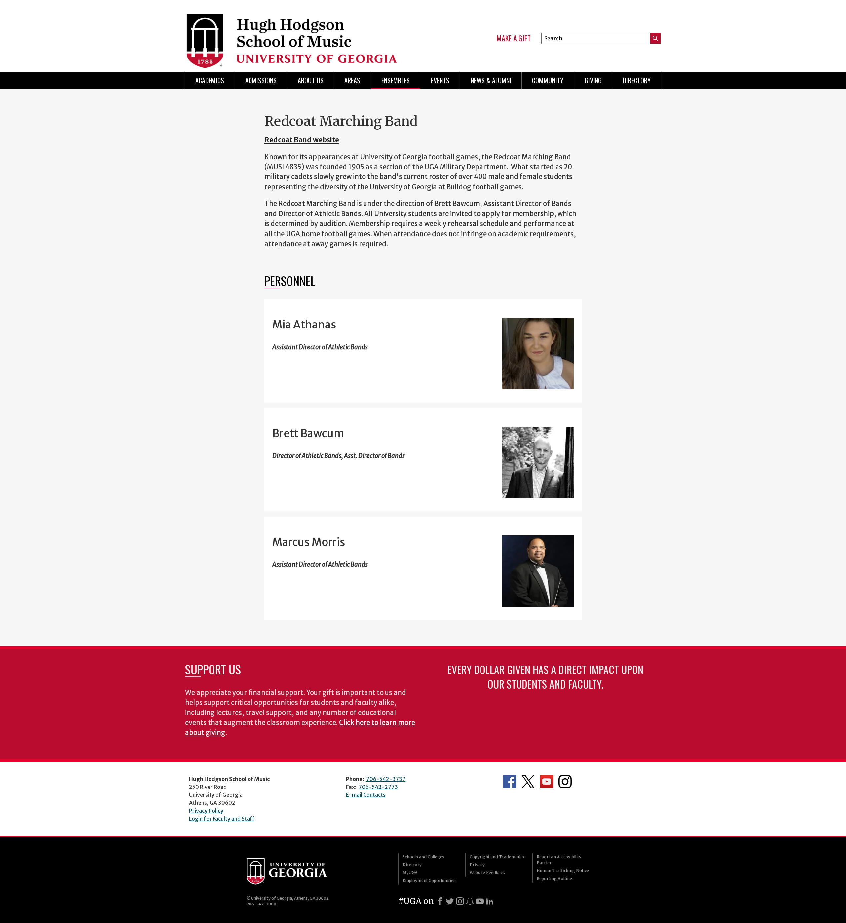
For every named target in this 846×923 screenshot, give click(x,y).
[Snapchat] (470, 901)
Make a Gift (514, 38)
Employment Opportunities (429, 880)
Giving (593, 80)
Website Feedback (487, 872)
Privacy (477, 864)
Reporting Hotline (554, 878)
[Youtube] (480, 901)
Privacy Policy (206, 810)
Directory (637, 80)
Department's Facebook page (509, 781)
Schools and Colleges (423, 856)
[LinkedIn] (490, 901)
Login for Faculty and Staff (221, 818)
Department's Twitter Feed (528, 781)
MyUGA (410, 872)
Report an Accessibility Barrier (559, 859)
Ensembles (395, 80)
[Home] (298, 33)
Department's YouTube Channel (546, 781)
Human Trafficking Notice (563, 870)
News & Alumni (491, 80)
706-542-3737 (385, 779)
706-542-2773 (378, 787)
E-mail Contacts (366, 794)
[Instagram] (460, 901)
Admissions (261, 80)
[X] (450, 901)
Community (547, 80)
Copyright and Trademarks (497, 856)
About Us (311, 80)
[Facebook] (440, 901)
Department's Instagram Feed (565, 781)
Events (440, 80)
